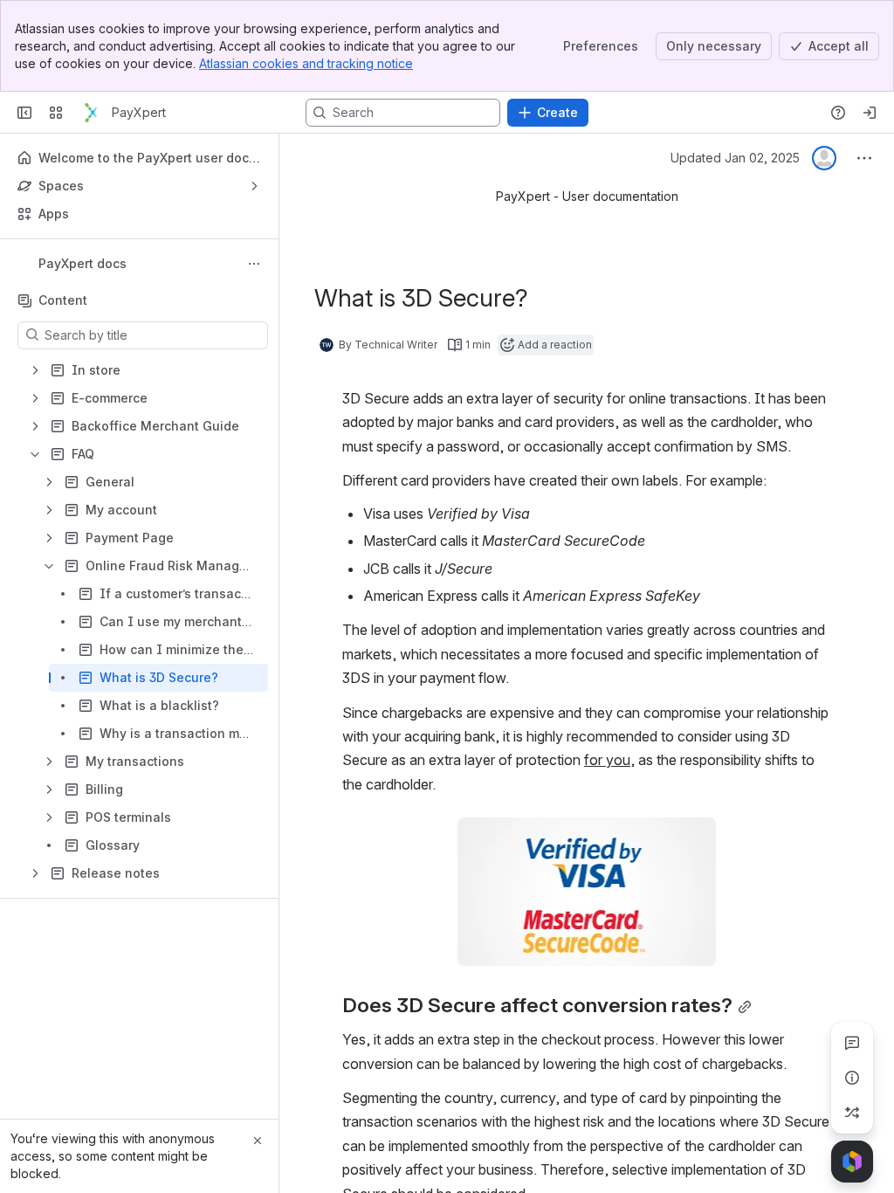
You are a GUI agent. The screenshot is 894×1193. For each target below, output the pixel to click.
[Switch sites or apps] (56, 113)
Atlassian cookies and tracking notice (306, 63)
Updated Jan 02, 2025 (735, 157)
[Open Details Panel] (852, 1078)
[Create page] (852, 1113)
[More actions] (254, 263)
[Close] (257, 1140)
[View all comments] (852, 1043)
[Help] (838, 113)
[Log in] (870, 113)
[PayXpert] (91, 113)
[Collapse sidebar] (24, 113)
